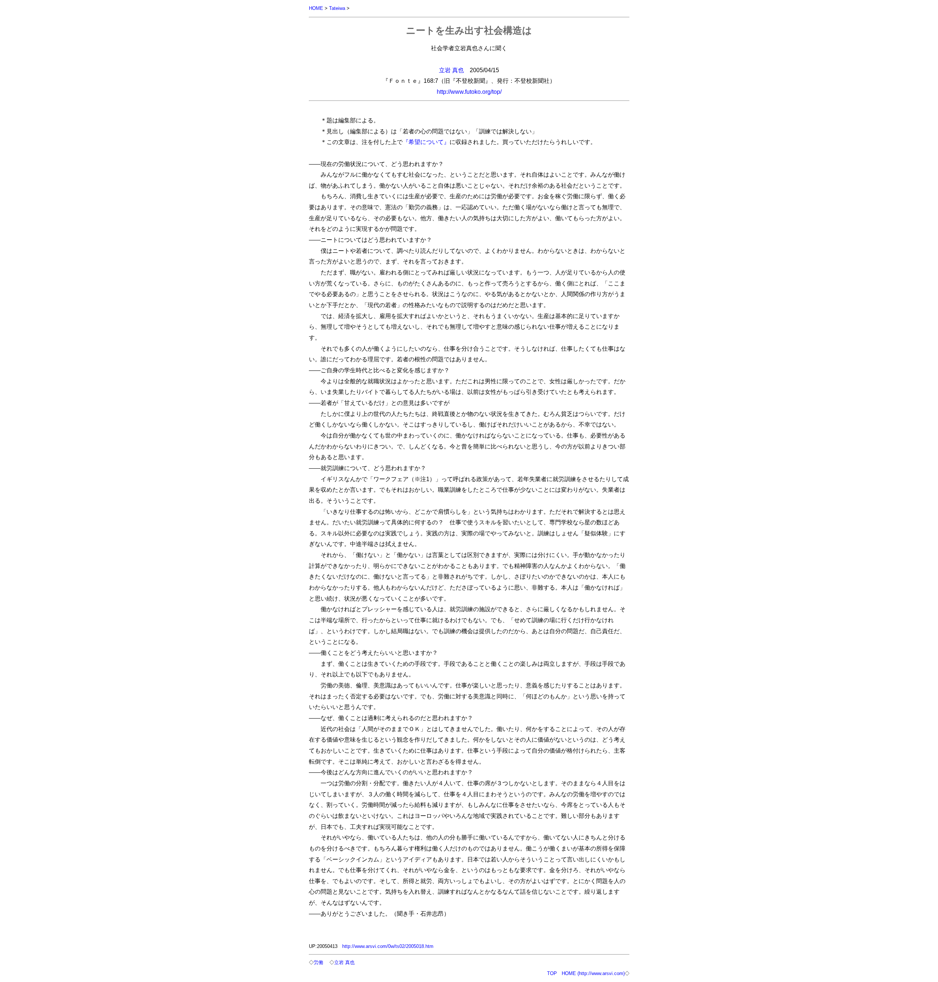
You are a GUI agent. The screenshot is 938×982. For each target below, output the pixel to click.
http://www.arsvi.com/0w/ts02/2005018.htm (387, 946)
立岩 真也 (451, 70)
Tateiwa (337, 8)
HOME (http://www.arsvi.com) (593, 973)
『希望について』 (426, 142)
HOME (316, 8)
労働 (318, 962)
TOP (552, 973)
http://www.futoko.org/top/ (469, 91)
